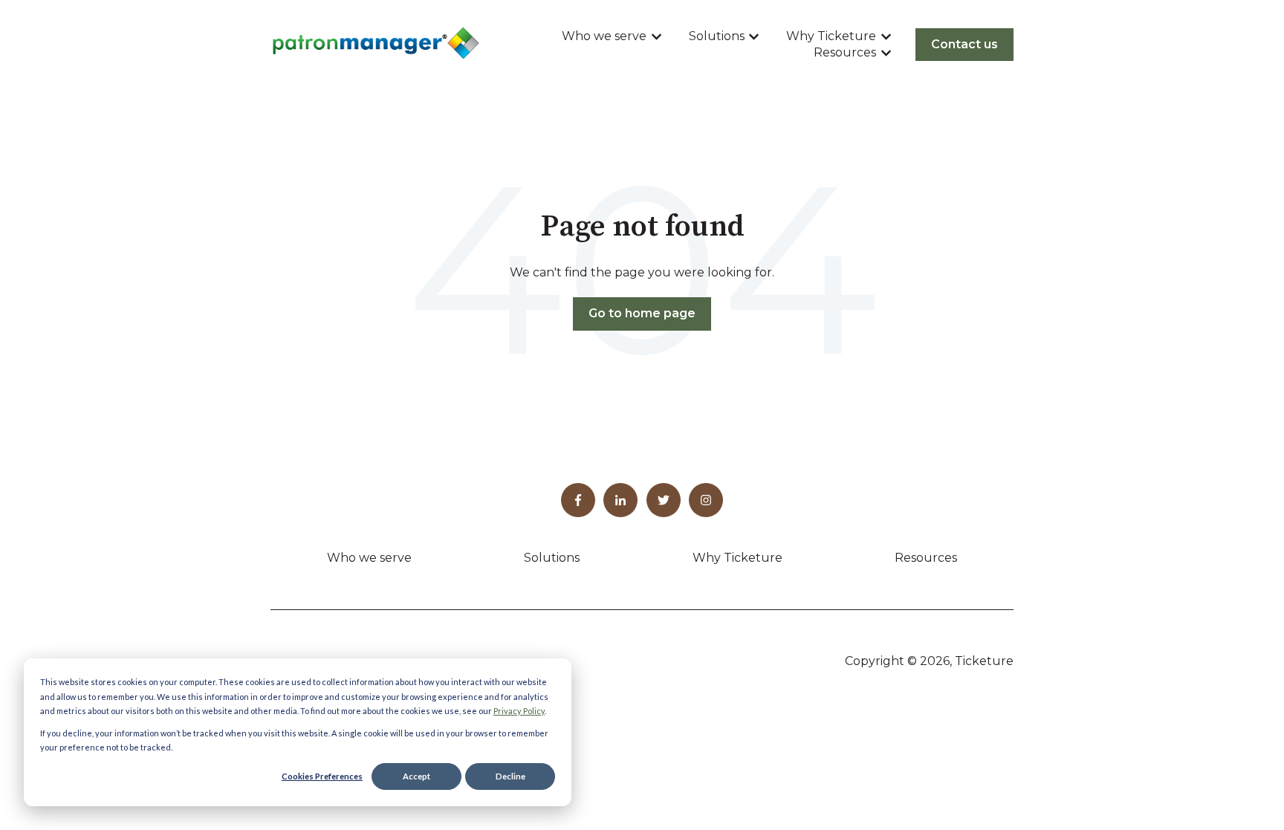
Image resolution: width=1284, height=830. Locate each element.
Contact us (964, 44)
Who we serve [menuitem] (369, 558)
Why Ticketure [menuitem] (737, 558)
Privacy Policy (519, 711)
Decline (510, 776)
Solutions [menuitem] (552, 558)
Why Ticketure (831, 36)
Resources (845, 52)
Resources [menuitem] (926, 558)
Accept (416, 776)
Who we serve (604, 36)
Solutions (717, 36)
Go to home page (642, 313)
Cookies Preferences (322, 776)
